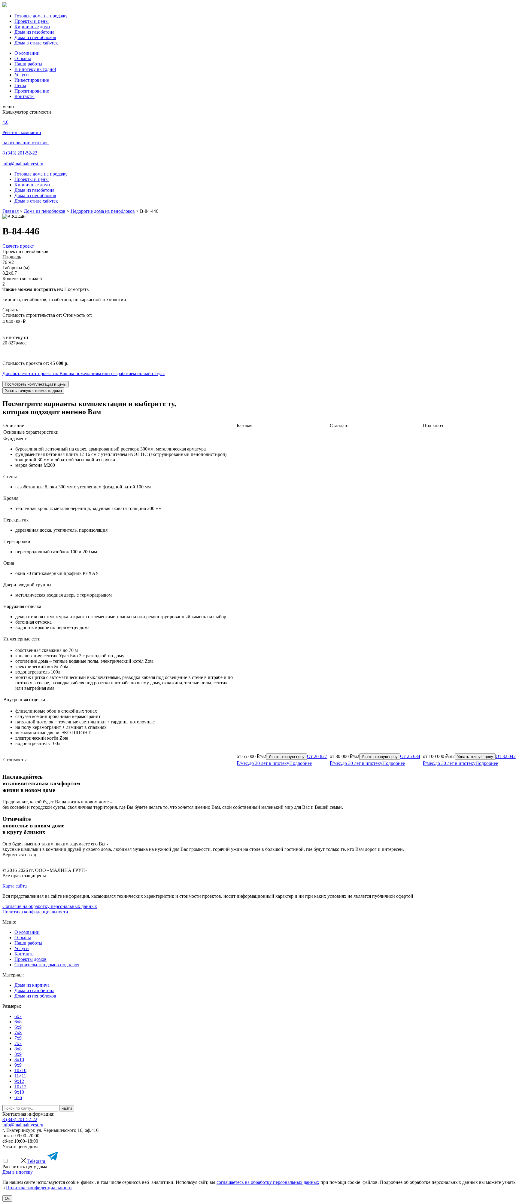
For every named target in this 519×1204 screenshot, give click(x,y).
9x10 (19, 1092)
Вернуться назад (19, 854)
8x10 (19, 1059)
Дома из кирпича (32, 985)
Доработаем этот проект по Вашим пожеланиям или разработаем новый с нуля (83, 373)
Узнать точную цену (287, 756)
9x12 (19, 1081)
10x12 (20, 1086)
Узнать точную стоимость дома (33, 390)
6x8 (18, 1021)
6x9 (18, 1027)
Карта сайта (14, 885)
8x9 (18, 1054)
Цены (20, 85)
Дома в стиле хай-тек (36, 42)
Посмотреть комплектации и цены (35, 384)
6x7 (18, 1016)
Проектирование (31, 90)
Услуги (21, 74)
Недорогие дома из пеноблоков (103, 211)
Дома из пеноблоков (35, 37)
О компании (27, 53)
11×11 (20, 1075)
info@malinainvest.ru (22, 163)
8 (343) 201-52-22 (19, 152)
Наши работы (28, 63)
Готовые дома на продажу (41, 15)
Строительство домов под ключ (46, 964)
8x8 (18, 1048)
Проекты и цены (31, 21)
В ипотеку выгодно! (35, 69)
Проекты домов (30, 959)
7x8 (18, 1032)
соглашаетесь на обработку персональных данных (268, 1182)
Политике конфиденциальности (39, 1187)
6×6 (18, 1097)
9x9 (18, 1065)
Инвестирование (31, 80)
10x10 (20, 1070)
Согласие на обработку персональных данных (49, 906)
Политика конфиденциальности (35, 911)
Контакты (24, 96)
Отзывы (22, 58)
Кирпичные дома (32, 26)
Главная (10, 211)
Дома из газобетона (34, 32)
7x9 (18, 1038)
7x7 (18, 1043)
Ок (7, 1198)
